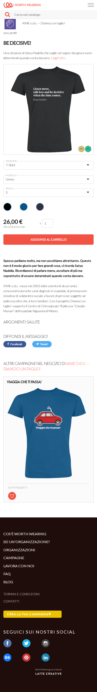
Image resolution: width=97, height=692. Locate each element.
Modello (11, 175)
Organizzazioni (19, 550)
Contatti (11, 601)
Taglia (9, 188)
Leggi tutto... (59, 58)
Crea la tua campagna (27, 614)
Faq (7, 574)
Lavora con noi (18, 566)
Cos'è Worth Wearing (24, 534)
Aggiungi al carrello (48, 239)
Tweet (44, 344)
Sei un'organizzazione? (26, 542)
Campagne (13, 558)
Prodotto (11, 161)
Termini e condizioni (21, 594)
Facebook (16, 344)
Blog (8, 582)
